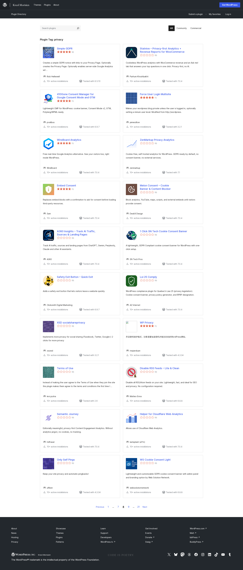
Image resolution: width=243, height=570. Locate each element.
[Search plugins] (78, 28)
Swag (149, 542)
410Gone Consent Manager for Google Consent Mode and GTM (76, 96)
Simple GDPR (64, 48)
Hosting (14, 537)
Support (104, 533)
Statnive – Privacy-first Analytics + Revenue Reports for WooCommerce (162, 50)
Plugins (59, 537)
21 (138, 506)
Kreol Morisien (44, 555)
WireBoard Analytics (69, 139)
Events (148, 533)
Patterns (60, 542)
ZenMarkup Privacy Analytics (157, 139)
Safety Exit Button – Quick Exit (75, 276)
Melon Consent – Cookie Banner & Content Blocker (155, 187)
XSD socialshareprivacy (71, 322)
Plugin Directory (18, 14)
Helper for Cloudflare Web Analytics (161, 414)
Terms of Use (65, 368)
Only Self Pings (66, 459)
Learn (103, 528)
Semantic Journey (67, 414)
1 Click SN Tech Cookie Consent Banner (163, 231)
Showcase (61, 528)
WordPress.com (198, 528)
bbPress (195, 537)
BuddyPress (196, 542)
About (14, 528)
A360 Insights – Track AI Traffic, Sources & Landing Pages (76, 233)
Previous (100, 507)
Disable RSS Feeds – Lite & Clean (159, 368)
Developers (106, 537)
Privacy (14, 542)
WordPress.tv (108, 542)
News (13, 533)
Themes (60, 533)
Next (145, 507)
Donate (150, 537)
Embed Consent (66, 185)
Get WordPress (230, 5)
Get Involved (151, 528)
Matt (193, 533)
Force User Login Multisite (155, 94)
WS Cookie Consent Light (155, 459)
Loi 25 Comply (148, 276)
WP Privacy (146, 322)
